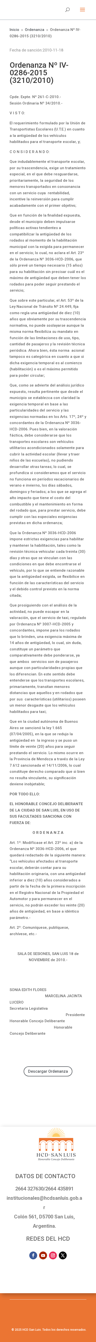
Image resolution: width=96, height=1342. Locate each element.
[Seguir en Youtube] (43, 1255)
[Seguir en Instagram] (53, 1255)
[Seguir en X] (63, 1255)
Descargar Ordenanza (48, 1071)
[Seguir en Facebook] (33, 1255)
